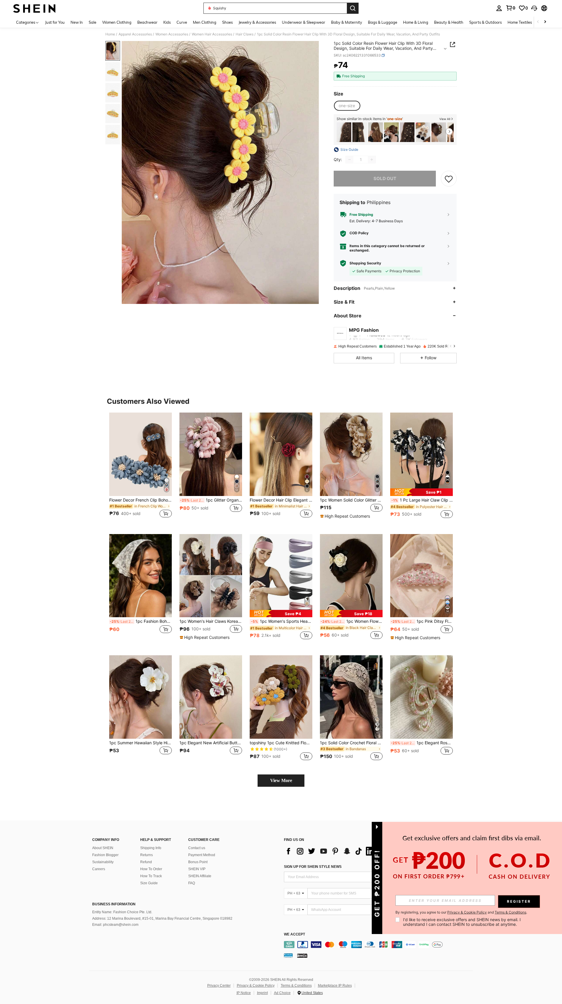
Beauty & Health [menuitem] (448, 22)
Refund (146, 862)
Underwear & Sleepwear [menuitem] (303, 22)
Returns (146, 855)
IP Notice (244, 993)
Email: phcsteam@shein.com (115, 925)
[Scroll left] (538, 22)
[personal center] (499, 8)
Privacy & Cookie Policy (256, 986)
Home (110, 34)
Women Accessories (171, 34)
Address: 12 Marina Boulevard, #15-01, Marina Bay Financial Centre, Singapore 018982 (162, 918)
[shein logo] (34, 8)
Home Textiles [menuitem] (520, 22)
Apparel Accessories (135, 34)
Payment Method (201, 855)
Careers (98, 869)
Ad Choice (282, 993)
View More (281, 780)
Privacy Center (219, 986)
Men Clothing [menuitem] (204, 22)
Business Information (114, 904)
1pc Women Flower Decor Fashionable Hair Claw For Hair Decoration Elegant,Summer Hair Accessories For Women (352, 621)
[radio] (347, 106)
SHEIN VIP (196, 869)
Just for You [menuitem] (55, 22)
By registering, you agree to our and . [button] (461, 912)
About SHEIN (102, 848)
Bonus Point (198, 862)
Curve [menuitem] (182, 22)
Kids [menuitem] (167, 22)
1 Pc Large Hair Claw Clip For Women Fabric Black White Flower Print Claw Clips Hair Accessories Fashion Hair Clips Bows (422, 500)
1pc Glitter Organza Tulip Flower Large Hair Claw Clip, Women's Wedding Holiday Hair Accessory (211, 500)
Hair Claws (244, 34)
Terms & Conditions (296, 986)
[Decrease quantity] (349, 159)
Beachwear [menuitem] (147, 22)
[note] (346, 516)
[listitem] (344, 132)
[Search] (353, 8)
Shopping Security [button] (365, 263)
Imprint (262, 993)
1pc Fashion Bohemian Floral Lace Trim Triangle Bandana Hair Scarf (141, 621)
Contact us (196, 848)
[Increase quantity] (372, 159)
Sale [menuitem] (92, 22)
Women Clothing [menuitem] (116, 22)
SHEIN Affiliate (199, 876)
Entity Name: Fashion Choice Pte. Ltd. (122, 912)
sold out (384, 178)
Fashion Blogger (105, 855)
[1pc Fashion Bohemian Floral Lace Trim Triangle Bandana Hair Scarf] (140, 576)
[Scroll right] (545, 22)
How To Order (151, 869)
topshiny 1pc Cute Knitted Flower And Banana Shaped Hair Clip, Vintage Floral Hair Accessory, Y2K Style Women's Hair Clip (281, 742)
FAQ (191, 883)
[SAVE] (449, 179)
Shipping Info (150, 848)
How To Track (151, 876)
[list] (331, 851)
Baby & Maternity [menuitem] (346, 22)
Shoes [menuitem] (227, 22)
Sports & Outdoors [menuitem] (485, 22)
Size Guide (149, 883)
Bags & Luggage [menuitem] (382, 22)
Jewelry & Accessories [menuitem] (257, 22)
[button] (534, 8)
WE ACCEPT (294, 934)
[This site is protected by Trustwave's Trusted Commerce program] (288, 955)
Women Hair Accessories (212, 34)
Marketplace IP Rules (335, 986)
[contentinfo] (380, 944)
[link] (510, 7)
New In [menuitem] (77, 22)
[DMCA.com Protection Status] (302, 955)
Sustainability (103, 862)
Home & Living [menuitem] (415, 22)
